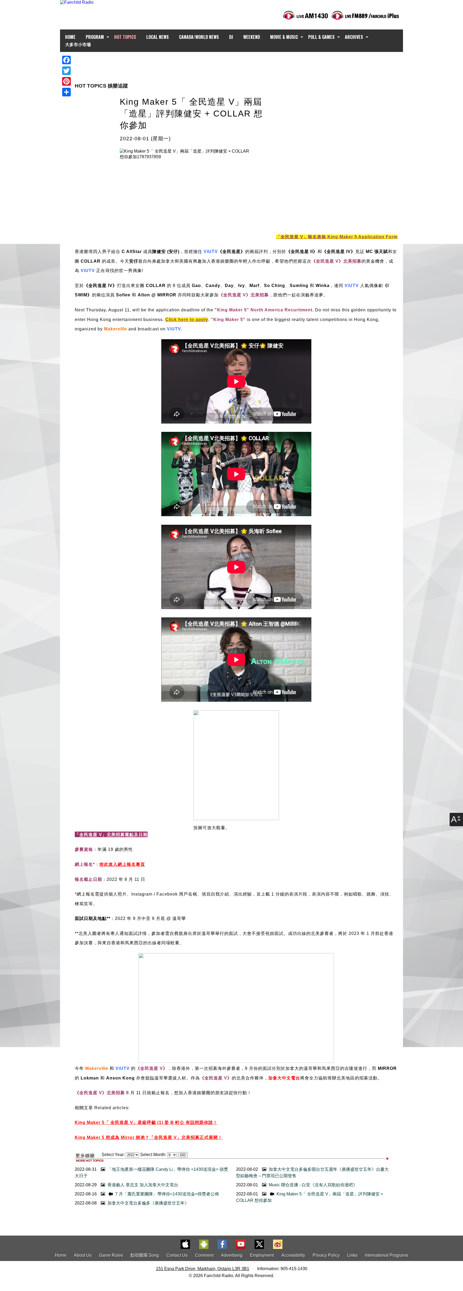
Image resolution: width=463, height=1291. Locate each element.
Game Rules (111, 1255)
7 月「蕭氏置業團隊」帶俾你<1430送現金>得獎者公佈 (166, 1194)
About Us (83, 1255)
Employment (262, 1255)
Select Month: (153, 1154)
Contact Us (177, 1255)
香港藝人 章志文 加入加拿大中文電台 (142, 1185)
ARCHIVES (354, 37)
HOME (70, 37)
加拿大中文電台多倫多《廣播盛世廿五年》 (147, 1203)
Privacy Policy (326, 1255)
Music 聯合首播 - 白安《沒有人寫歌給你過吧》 (312, 1185)
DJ (231, 37)
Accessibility (293, 1255)
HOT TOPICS (125, 37)
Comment (204, 1255)
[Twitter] (66, 70)
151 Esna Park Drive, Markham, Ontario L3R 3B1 (202, 1268)
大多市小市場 (78, 44)
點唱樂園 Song (145, 1255)
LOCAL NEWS (157, 37)
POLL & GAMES (321, 37)
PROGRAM (95, 37)
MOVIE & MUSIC (284, 37)
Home (60, 1255)
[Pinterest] (66, 81)
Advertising (231, 1255)
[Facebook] (66, 60)
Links (352, 1255)
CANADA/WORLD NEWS (199, 37)
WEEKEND (251, 37)
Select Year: (113, 1154)
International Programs (386, 1255)
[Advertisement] (236, 62)
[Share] (66, 92)
